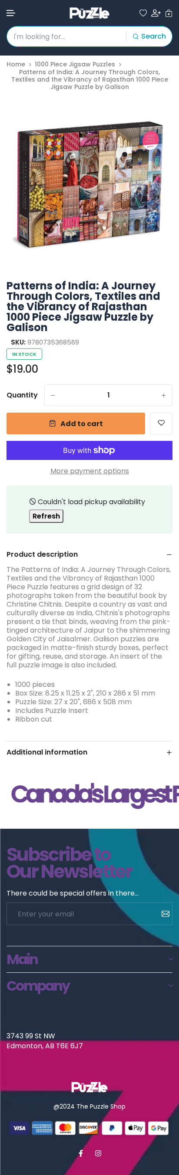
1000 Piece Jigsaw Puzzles (75, 64)
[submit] (162, 914)
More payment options (89, 471)
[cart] (168, 13)
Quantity (22, 395)
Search (153, 36)
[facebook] (81, 1153)
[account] (156, 13)
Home (16, 64)
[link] (155, 112)
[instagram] (98, 1153)
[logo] (89, 13)
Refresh (46, 516)
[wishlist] (143, 13)
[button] (11, 13)
